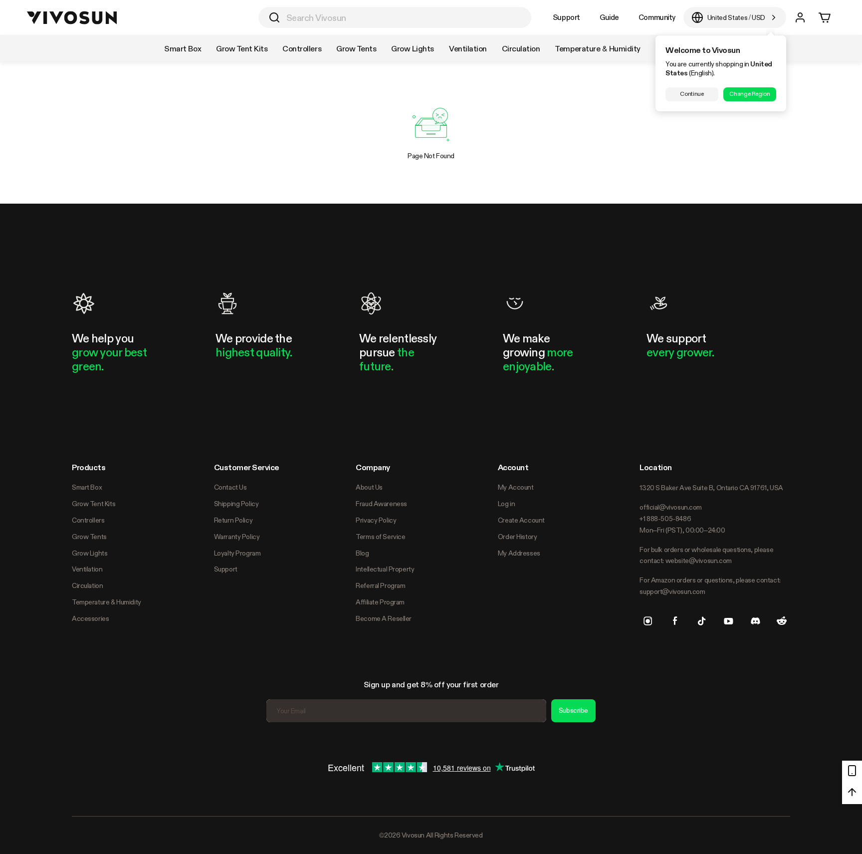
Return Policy (233, 520)
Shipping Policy (236, 504)
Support (566, 17)
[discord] (755, 620)
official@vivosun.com (671, 507)
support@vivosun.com (672, 591)
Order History (517, 537)
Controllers (88, 520)
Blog (362, 553)
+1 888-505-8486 (665, 519)
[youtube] (728, 620)
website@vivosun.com (698, 561)
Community (657, 17)
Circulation (87, 585)
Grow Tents (89, 537)
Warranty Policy (237, 537)
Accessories (90, 618)
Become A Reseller (384, 618)
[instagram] (648, 620)
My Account (516, 487)
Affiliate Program (380, 602)
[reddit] (781, 620)
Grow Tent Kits (93, 504)
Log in (506, 504)
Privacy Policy (376, 520)
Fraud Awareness (381, 504)
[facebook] (674, 620)
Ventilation (87, 569)
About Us (369, 487)
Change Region (749, 93)
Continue (691, 93)
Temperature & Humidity (106, 602)
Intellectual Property (385, 569)
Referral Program (380, 585)
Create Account (521, 520)
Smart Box (87, 487)
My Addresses (519, 553)
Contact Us (230, 487)
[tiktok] (701, 620)
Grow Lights (89, 553)
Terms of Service (380, 537)
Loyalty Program (237, 553)
